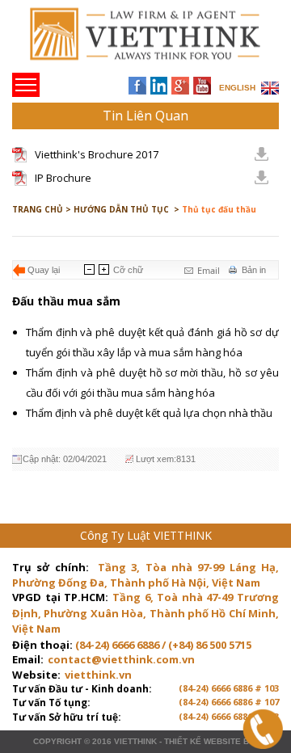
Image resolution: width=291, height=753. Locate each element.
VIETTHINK (135, 741)
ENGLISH (237, 87)
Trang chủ (124, 40)
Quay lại (43, 270)
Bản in (254, 270)
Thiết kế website (202, 741)
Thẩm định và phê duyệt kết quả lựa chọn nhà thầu (150, 413)
